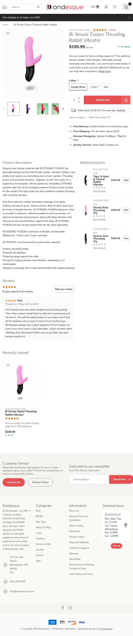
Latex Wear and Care (81, 574)
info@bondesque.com (22, 591)
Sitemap (73, 553)
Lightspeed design (86, 629)
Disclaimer (75, 531)
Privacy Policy (76, 536)
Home (5, 24)
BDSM (39, 516)
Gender (40, 549)
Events (39, 555)
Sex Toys (41, 521)
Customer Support (79, 547)
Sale (38, 560)
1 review (112, 30)
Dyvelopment (106, 629)
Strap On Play (43, 527)
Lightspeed (69, 629)
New (38, 510)
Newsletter (75, 559)
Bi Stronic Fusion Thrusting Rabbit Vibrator (35, 24)
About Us (74, 510)
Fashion (40, 538)
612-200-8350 (17, 581)
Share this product (98, 117)
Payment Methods (79, 542)
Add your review (63, 289)
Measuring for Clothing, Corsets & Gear (82, 566)
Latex (39, 533)
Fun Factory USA (79, 30)
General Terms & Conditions (78, 518)
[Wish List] (115, 6)
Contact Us (13, 482)
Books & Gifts (43, 544)
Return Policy (40, 482)
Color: (73, 80)
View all (116, 546)
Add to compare (77, 117)
